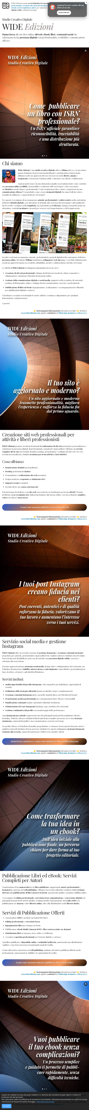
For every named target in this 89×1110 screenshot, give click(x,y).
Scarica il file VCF (64, 12)
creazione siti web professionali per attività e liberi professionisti (46, 6)
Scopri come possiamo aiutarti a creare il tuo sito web (44, 507)
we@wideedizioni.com (30, 313)
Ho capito (6, 1106)
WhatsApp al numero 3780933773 (72, 313)
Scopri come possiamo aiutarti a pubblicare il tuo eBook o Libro (44, 962)
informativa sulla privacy (45, 1102)
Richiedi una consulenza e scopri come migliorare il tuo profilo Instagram (44, 741)
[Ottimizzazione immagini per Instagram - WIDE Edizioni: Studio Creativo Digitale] (44, 581)
